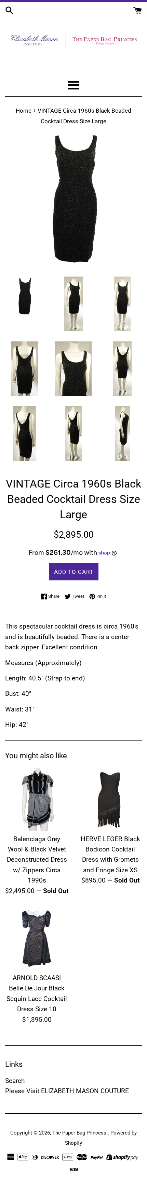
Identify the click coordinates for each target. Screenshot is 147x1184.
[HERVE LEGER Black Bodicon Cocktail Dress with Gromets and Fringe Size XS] (110, 799)
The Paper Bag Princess (80, 1133)
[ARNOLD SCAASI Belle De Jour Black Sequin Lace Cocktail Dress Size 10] (36, 938)
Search (15, 1081)
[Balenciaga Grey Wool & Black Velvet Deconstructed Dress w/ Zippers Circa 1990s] (36, 799)
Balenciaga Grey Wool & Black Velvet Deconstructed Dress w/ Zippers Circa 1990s (37, 860)
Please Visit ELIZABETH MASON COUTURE (67, 1091)
